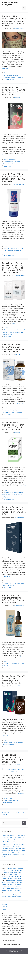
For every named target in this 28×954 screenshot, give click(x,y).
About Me (5, 904)
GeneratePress (15, 951)
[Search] (24, 823)
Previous (5, 812)
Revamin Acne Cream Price (12, 330)
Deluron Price (8, 800)
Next (5, 814)
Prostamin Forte (8, 161)
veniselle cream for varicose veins (12, 253)
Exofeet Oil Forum (19, 663)
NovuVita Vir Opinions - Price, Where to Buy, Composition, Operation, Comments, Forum (13, 348)
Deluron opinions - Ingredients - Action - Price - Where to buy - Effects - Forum (12, 758)
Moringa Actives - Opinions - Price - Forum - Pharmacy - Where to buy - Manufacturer (13, 426)
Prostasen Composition (9, 585)
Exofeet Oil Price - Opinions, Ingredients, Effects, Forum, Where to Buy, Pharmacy (13, 599)
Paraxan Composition (8, 744)
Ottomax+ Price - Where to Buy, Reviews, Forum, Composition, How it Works (13, 854)
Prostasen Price (8, 583)
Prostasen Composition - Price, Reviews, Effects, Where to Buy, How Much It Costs (14, 510)
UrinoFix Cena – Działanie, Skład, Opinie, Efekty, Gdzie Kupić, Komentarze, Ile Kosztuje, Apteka (12, 870)
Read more (5, 68)
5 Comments (7, 336)
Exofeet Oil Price (9, 663)
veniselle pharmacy (9, 248)
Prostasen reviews (19, 583)
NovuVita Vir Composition (14, 412)
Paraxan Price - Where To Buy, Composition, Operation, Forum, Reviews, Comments (14, 679)
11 (14, 812)
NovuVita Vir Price (9, 410)
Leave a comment (9, 79)
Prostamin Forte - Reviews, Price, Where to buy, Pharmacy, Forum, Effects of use (13, 91)
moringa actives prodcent (9, 497)
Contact (4, 906)
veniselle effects (20, 248)
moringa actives (8, 492)
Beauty (6, 73)
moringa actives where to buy (14, 494)
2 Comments (7, 166)
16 (23, 812)
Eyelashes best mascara (9, 77)
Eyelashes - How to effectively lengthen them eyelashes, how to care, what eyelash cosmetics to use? (14, 21)
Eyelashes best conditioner (12, 75)
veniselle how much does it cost (11, 250)
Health (6, 159)
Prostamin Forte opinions (13, 164)
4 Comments (7, 414)
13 (19, 812)
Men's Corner (12, 159)
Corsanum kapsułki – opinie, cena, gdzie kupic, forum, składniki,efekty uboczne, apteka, (12, 894)
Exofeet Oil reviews (7, 666)
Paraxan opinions (18, 742)
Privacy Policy (6, 909)
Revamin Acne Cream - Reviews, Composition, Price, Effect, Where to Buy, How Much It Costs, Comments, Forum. (13, 268)
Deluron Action (16, 800)
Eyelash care (20, 77)
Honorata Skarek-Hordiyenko (10, 3)
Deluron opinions (7, 802)
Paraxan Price (8, 742)
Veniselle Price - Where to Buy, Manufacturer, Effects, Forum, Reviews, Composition (13, 177)
